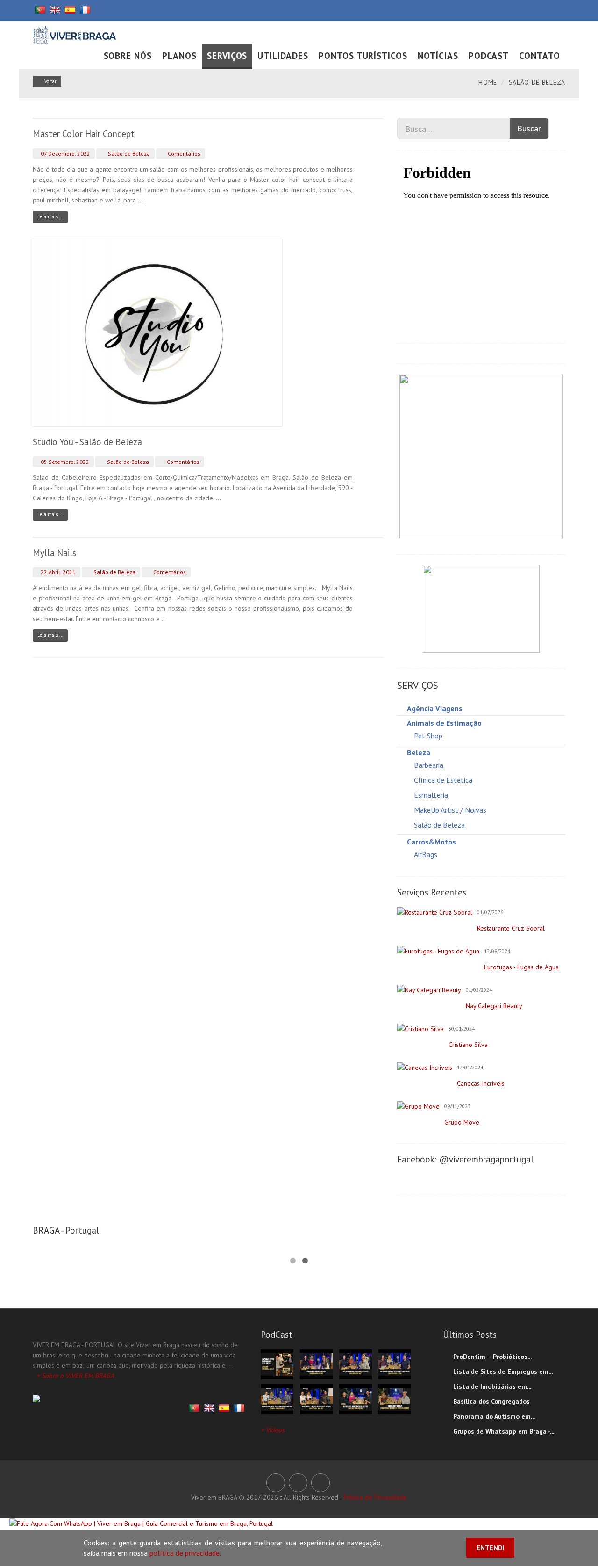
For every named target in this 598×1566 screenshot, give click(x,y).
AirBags (425, 854)
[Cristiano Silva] (420, 1029)
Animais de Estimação (444, 723)
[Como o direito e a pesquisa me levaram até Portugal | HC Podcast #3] (316, 1398)
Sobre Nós (128, 55)
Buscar (529, 128)
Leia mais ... (50, 216)
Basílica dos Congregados (491, 1401)
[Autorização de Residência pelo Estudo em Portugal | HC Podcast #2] (355, 1398)
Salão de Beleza (128, 153)
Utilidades (282, 55)
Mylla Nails (54, 552)
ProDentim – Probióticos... (492, 1356)
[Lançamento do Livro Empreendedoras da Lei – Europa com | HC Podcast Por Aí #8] (277, 1363)
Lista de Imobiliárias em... (492, 1386)
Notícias (438, 55)
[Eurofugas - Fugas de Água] (438, 951)
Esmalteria (431, 795)
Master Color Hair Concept (84, 133)
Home (487, 82)
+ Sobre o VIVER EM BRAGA (75, 1375)
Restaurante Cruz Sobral (511, 928)
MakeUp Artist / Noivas (450, 810)
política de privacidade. (185, 1553)
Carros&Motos (431, 841)
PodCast (489, 55)
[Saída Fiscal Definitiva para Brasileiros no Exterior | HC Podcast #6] (355, 1363)
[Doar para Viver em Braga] (481, 609)
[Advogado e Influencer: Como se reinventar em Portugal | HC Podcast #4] (277, 1398)
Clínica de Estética (443, 780)
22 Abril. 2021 (57, 572)
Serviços (227, 55)
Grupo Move (461, 1122)
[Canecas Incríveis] (424, 1067)
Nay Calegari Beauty (494, 1006)
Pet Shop (428, 735)
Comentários (183, 153)
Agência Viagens (435, 708)
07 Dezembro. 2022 (64, 153)
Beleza (418, 752)
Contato (539, 55)
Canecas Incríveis (481, 1083)
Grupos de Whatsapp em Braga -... (503, 1431)
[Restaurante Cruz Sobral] (434, 912)
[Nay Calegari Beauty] (429, 990)
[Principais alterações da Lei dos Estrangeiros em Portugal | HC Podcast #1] (394, 1398)
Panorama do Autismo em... (494, 1416)
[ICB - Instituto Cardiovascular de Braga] (481, 456)
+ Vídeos (273, 1430)
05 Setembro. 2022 (64, 461)
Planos (179, 55)
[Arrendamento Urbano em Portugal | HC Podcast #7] (316, 1363)
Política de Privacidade (375, 1497)
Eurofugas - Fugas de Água (521, 967)
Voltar (50, 81)
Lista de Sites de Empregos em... (503, 1371)
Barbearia (428, 765)
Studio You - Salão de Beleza (87, 441)
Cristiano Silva (468, 1044)
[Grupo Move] (418, 1106)
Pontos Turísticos (363, 55)
